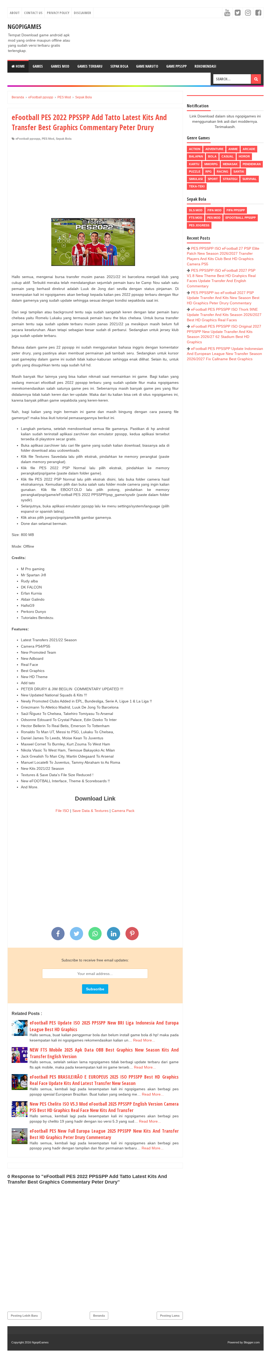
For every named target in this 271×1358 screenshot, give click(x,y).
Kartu (194, 164)
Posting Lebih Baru (24, 1315)
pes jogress (199, 225)
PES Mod (48, 138)
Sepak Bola (119, 66)
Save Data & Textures (90, 810)
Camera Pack (123, 810)
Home (20, 66)
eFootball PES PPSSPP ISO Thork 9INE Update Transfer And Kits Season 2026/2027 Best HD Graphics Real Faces (224, 314)
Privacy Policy (58, 12)
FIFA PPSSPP (236, 210)
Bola (212, 156)
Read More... (144, 1040)
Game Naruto (147, 66)
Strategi (230, 179)
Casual (228, 156)
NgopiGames (24, 26)
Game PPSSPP (176, 66)
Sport (213, 179)
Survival (249, 179)
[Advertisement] (95, 180)
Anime (233, 149)
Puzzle (194, 171)
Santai (238, 171)
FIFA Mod (214, 210)
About (15, 12)
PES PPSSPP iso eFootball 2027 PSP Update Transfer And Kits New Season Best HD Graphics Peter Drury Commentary (223, 298)
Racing (222, 171)
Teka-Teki (197, 186)
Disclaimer (82, 12)
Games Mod (60, 66)
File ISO (62, 810)
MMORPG (211, 164)
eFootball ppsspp (28, 138)
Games (38, 66)
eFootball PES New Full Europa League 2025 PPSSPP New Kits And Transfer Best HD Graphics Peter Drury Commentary (104, 1134)
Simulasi (196, 179)
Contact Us (33, 12)
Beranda (99, 1315)
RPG (208, 171)
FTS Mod (195, 217)
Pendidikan (252, 164)
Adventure (214, 149)
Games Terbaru (89, 66)
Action (194, 149)
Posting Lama (169, 1315)
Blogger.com (252, 1342)
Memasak (230, 164)
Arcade (249, 149)
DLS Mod (195, 210)
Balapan (196, 156)
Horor (244, 156)
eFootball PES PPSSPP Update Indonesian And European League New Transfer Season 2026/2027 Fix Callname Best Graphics (225, 353)
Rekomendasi (205, 66)
